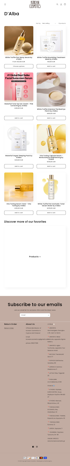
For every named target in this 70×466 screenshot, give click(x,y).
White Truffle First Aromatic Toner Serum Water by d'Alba (51, 205)
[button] (5, 4)
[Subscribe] (48, 315)
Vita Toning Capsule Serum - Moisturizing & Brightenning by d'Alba (51, 157)
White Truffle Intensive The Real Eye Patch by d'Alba (51, 110)
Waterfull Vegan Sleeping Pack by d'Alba (18, 156)
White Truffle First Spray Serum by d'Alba (18, 58)
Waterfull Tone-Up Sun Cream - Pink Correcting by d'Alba (18, 105)
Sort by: (38, 23)
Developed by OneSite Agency (44, 461)
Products (33, 256)
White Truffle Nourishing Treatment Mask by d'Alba (51, 58)
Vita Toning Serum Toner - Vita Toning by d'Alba (18, 205)
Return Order (9, 328)
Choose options (19, 66)
